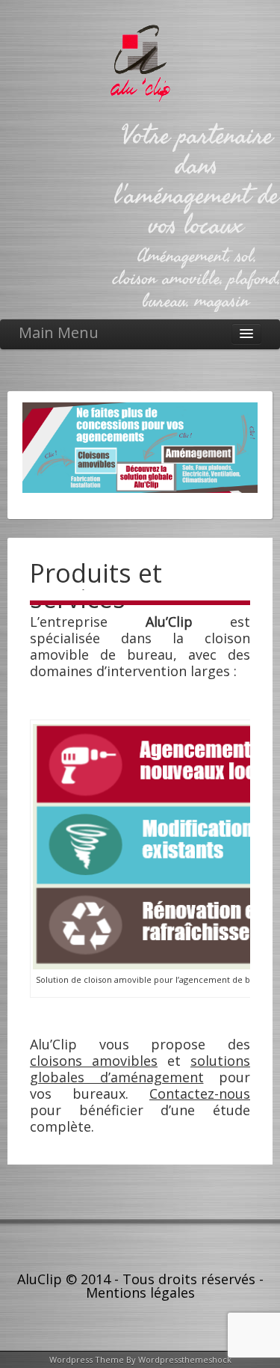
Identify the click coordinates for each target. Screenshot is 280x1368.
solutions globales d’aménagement (140, 1069)
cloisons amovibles (94, 1061)
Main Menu (59, 332)
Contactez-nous (199, 1093)
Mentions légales (140, 1292)
